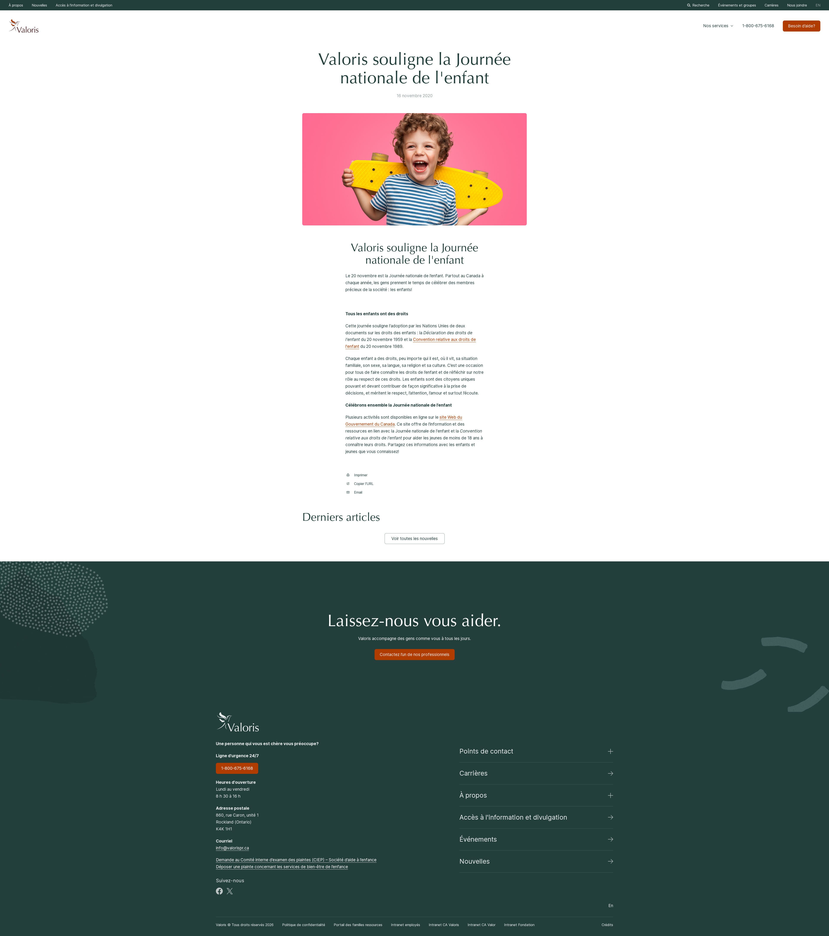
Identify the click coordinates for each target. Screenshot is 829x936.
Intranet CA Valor (481, 925)
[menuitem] (16, 5)
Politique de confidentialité (303, 925)
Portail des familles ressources (358, 925)
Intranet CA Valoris (444, 925)
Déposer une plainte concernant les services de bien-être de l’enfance (282, 866)
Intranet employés (405, 925)
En (818, 5)
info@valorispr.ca (232, 848)
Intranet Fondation (519, 925)
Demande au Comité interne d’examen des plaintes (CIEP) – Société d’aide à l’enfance (296, 859)
